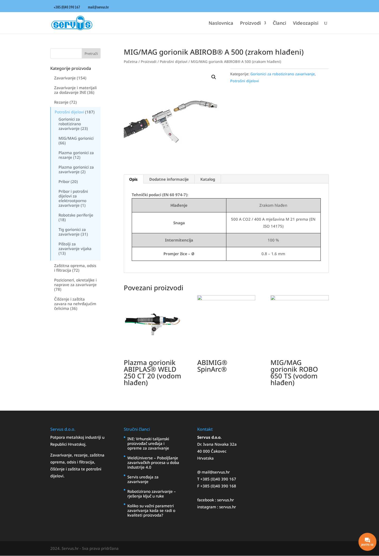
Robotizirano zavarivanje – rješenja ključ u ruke (151, 494)
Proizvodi (250, 23)
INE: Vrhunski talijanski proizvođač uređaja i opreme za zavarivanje (148, 443)
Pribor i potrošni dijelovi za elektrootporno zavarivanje (73, 198)
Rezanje (61, 102)
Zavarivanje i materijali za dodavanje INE (75, 90)
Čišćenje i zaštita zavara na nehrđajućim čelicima (75, 303)
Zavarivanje (65, 77)
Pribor (64, 181)
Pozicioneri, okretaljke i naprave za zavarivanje (75, 282)
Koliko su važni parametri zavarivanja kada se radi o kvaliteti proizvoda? (151, 510)
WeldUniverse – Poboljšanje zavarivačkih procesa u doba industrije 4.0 (153, 462)
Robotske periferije (76, 215)
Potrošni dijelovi (69, 111)
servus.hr (225, 499)
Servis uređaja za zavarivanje (143, 479)
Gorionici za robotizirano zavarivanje (70, 124)
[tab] (133, 179)
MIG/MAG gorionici (76, 138)
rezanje (81, 455)
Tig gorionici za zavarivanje (72, 232)
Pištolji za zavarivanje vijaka (75, 246)
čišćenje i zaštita (65, 468)
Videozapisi (305, 23)
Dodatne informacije (169, 179)
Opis (133, 179)
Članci (279, 23)
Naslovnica (221, 23)
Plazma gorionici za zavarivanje (76, 169)
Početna (130, 61)
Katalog (207, 179)
